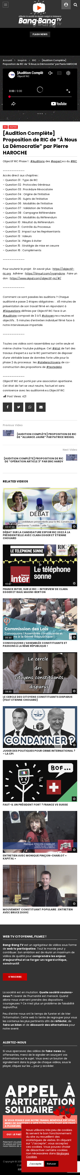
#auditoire (10, 316)
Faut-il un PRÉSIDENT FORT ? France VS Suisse (35, 805)
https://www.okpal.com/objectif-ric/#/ (35, 278)
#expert (56, 161)
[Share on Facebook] (7, 407)
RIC (34, 60)
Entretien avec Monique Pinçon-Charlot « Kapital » (35, 857)
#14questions (11, 311)
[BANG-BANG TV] (40, 14)
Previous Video (13, 425)
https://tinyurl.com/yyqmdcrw (45, 273)
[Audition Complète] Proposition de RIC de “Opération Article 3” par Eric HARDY (33, 460)
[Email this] (41, 407)
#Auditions (37, 161)
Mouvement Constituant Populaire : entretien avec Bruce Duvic (38, 911)
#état (56, 348)
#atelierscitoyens (48, 362)
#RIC (74, 161)
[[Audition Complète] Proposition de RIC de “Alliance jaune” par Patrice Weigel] (8, 435)
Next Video (70, 450)
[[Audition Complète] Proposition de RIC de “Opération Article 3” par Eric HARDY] (71, 460)
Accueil (7, 60)
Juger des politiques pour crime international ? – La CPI (39, 752)
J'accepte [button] (35, 1164)
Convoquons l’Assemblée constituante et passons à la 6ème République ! (35, 644)
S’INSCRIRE (15, 976)
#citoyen (48, 316)
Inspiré (22, 60)
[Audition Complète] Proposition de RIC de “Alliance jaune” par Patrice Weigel (46, 435)
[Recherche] (75, 4)
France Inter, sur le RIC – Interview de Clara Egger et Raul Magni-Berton (35, 590)
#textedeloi (54, 367)
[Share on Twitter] (18, 407)
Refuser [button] (51, 1164)
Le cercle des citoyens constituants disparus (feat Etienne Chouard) (37, 698)
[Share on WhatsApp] (29, 407)
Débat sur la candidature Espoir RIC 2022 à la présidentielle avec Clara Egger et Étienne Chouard (36, 535)
